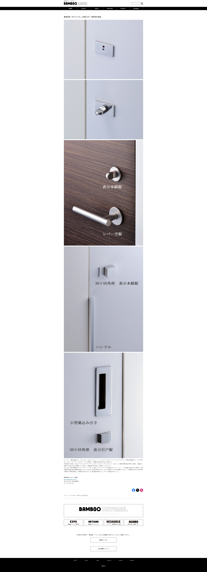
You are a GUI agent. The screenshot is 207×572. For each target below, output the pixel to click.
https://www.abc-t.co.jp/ (70, 479)
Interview (110, 8)
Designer (136, 8)
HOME (70, 8)
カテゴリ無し (73, 495)
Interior (83, 8)
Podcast (123, 8)
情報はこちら (103, 540)
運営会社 (103, 566)
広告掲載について (103, 549)
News (96, 8)
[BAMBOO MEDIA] (75, 3)
